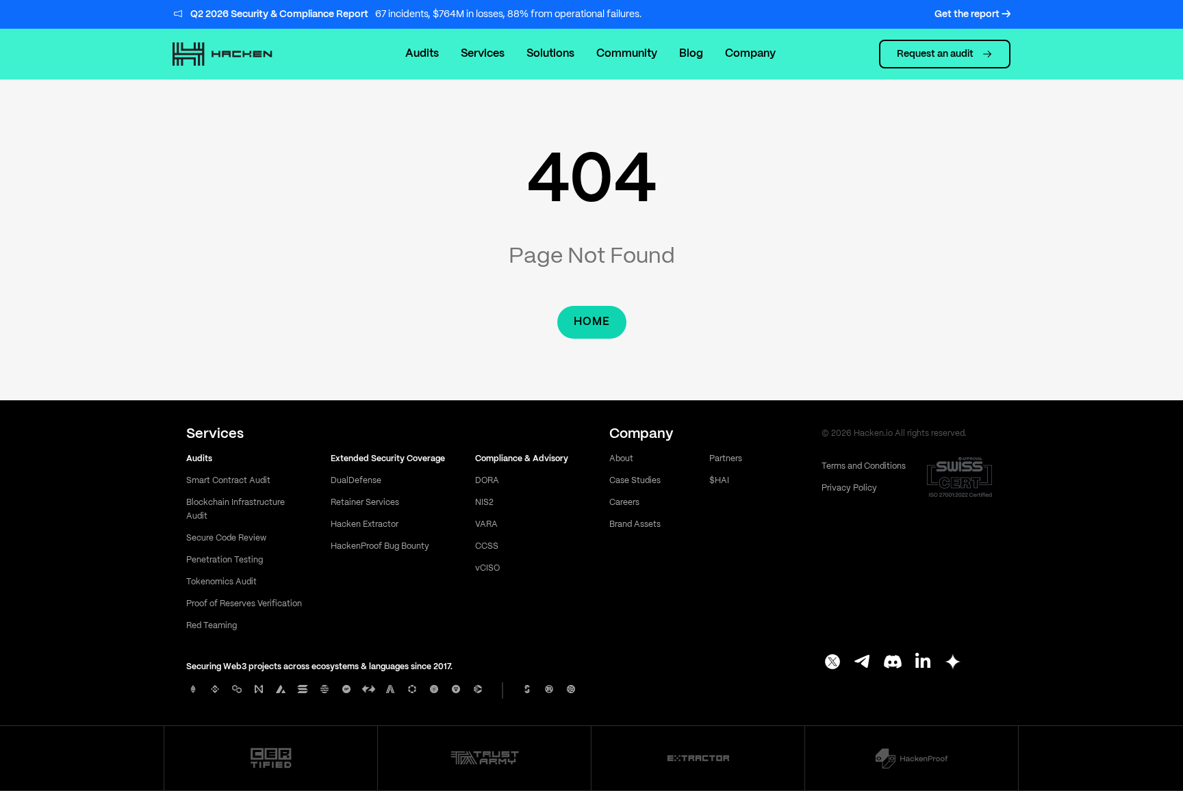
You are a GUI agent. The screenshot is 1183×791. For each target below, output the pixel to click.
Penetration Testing (224, 560)
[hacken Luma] (953, 663)
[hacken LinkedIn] (923, 663)
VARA (486, 524)
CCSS (486, 546)
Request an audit (935, 54)
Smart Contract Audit (228, 480)
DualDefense (356, 480)
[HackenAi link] (271, 758)
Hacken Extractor (364, 524)
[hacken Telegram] (863, 663)
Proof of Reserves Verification (244, 604)
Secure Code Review (226, 538)
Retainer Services (365, 502)
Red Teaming (211, 626)
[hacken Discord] (893, 663)
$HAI (719, 480)
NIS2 (484, 502)
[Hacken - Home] (237, 54)
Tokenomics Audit (221, 582)
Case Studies (635, 480)
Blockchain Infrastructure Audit (235, 509)
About (621, 459)
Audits (422, 54)
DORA (487, 480)
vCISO (487, 568)
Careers (624, 502)
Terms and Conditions (864, 466)
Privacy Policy (849, 488)
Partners (725, 459)
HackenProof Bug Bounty (380, 546)
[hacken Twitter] (832, 663)
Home (592, 322)
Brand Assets (635, 524)
